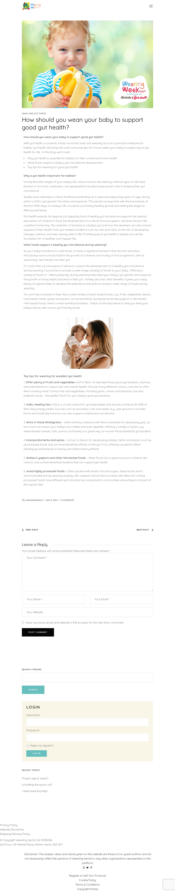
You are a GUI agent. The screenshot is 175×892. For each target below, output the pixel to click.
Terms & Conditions (87, 884)
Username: (33, 715)
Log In (36, 753)
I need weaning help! (35, 791)
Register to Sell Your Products (87, 875)
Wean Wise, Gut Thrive (34, 113)
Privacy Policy (8, 825)
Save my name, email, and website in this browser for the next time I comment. (75, 622)
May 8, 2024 (52, 500)
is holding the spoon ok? (37, 784)
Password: (32, 730)
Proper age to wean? (35, 778)
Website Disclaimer (12, 829)
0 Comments (67, 500)
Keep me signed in (42, 745)
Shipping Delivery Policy (15, 834)
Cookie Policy (87, 880)
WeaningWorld (34, 500)
